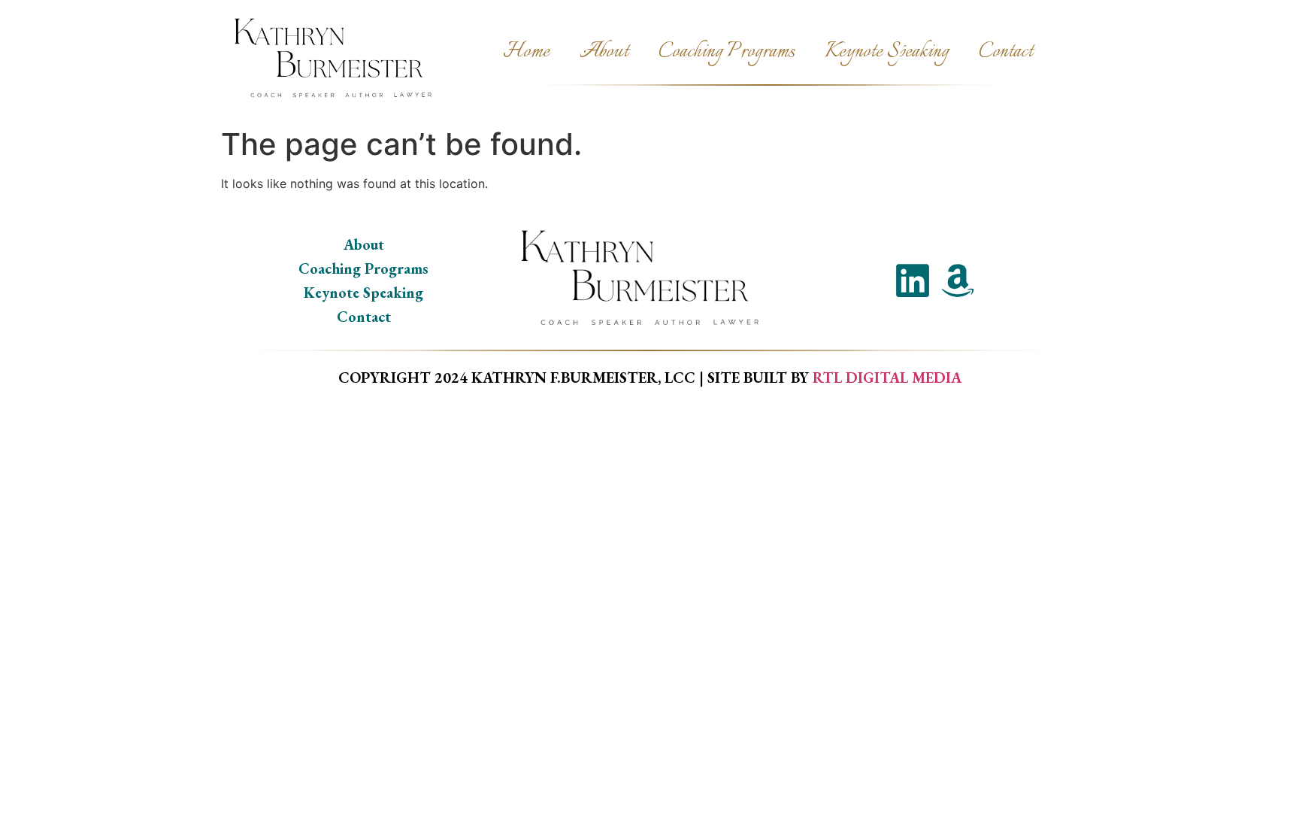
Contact (1006, 52)
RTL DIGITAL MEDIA (887, 377)
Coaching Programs (727, 52)
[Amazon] (958, 280)
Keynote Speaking (887, 52)
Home (526, 52)
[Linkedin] (912, 280)
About (604, 52)
